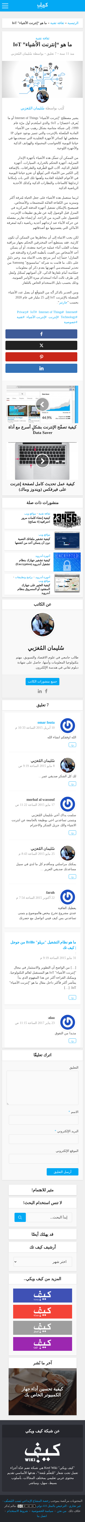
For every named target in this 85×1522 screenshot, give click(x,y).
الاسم (73, 1112)
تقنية (20, 317)
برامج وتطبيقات (24, 577)
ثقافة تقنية (57, 23)
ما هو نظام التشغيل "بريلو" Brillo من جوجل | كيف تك (43, 945)
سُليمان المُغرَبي (21, 53)
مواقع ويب (30, 513)
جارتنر (63, 302)
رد (72, 744)
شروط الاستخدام (17, 1511)
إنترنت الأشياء (36, 317)
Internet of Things (50, 312)
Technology (68, 317)
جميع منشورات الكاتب (42, 681)
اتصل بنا (42, 1516)
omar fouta (46, 722)
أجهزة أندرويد (42, 556)
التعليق (73, 1067)
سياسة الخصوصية (42, 1511)
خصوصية (70, 322)
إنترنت (53, 317)
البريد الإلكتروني (66, 1131)
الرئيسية (73, 23)
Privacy (22, 312)
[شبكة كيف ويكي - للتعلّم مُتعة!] (42, 1452)
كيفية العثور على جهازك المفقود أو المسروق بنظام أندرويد (33, 589)
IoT (32, 312)
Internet (71, 312)
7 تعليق (51, 53)
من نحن (61, 1511)
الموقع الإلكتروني (67, 1151)
